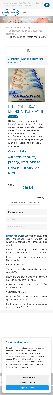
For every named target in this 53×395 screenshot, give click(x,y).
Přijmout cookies (27, 388)
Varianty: (40, 197)
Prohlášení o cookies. (15, 370)
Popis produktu (15, 212)
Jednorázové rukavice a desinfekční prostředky (25, 60)
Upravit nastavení (27, 377)
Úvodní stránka (13, 28)
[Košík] (47, 5)
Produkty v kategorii (17, 226)
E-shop (27, 28)
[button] (4, 19)
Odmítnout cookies (27, 382)
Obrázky (12, 219)
